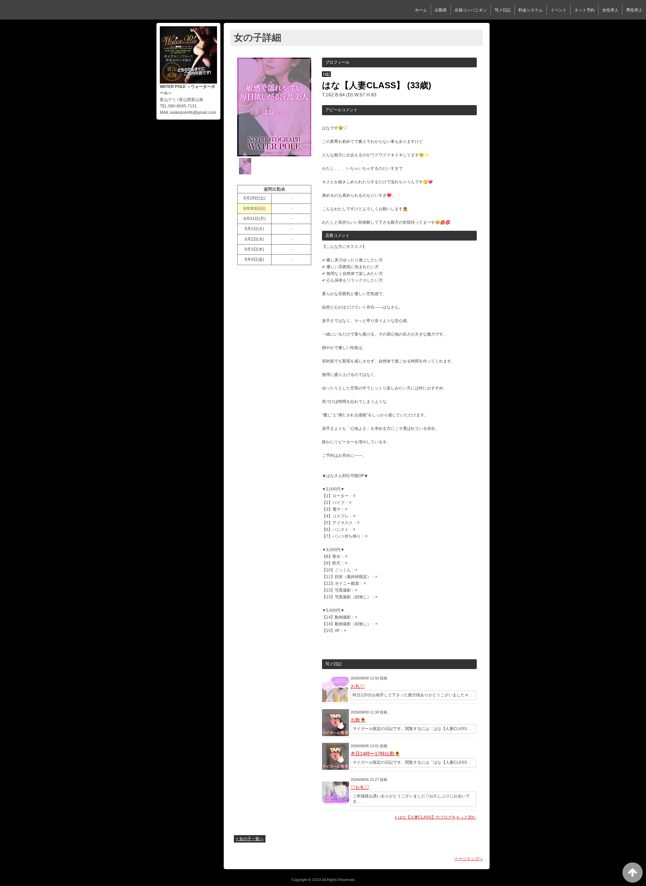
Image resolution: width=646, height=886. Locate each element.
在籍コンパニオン (471, 10)
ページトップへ (469, 858)
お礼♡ (358, 686)
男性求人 (634, 10)
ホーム (421, 10)
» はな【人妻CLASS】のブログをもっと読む (435, 817)
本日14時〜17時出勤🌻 (375, 753)
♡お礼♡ (360, 787)
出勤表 (441, 10)
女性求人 (610, 10)
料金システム (530, 10)
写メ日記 (503, 10)
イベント (558, 10)
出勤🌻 (358, 720)
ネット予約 (584, 10)
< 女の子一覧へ (249, 838)
